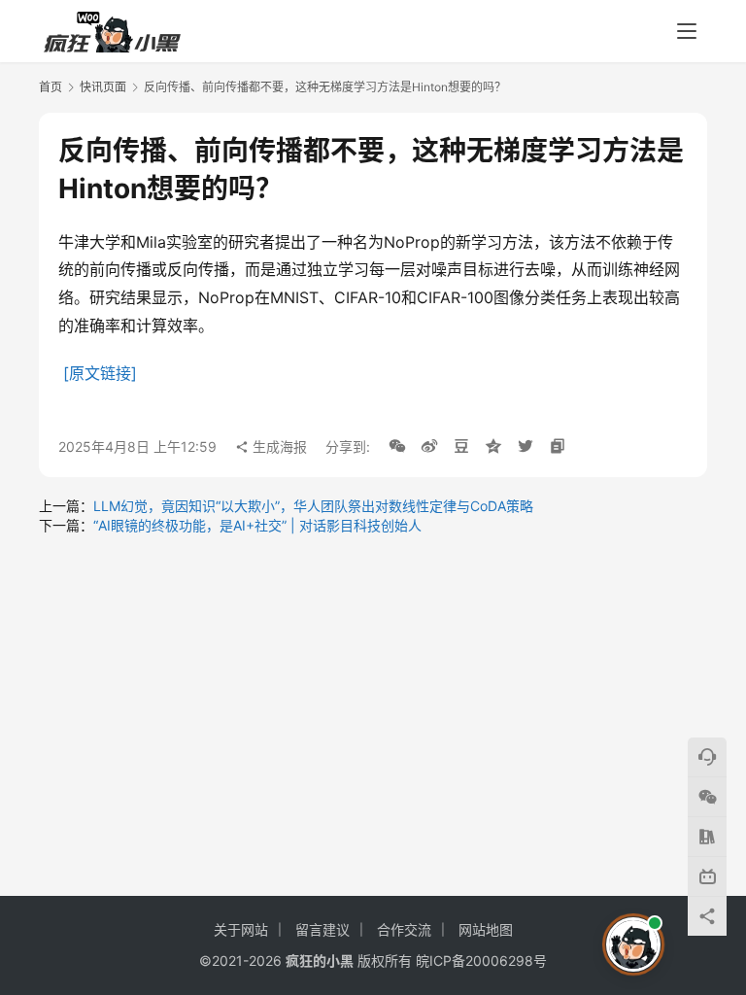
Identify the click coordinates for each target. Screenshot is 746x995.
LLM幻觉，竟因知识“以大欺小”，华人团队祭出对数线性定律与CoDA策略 (313, 506)
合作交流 (404, 929)
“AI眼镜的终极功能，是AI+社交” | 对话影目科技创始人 (257, 525)
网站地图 (485, 929)
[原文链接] (100, 373)
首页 (50, 87)
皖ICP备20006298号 (481, 960)
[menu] (686, 31)
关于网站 (241, 929)
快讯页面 (103, 87)
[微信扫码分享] (397, 447)
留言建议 (322, 929)
